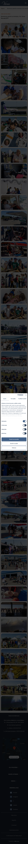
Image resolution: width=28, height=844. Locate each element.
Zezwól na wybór (14, 443)
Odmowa (14, 447)
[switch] (25, 425)
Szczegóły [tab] (13, 398)
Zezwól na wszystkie (14, 439)
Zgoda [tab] (4, 398)
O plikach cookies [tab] (22, 398)
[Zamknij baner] (26, 395)
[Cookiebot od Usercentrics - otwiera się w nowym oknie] (17, 395)
